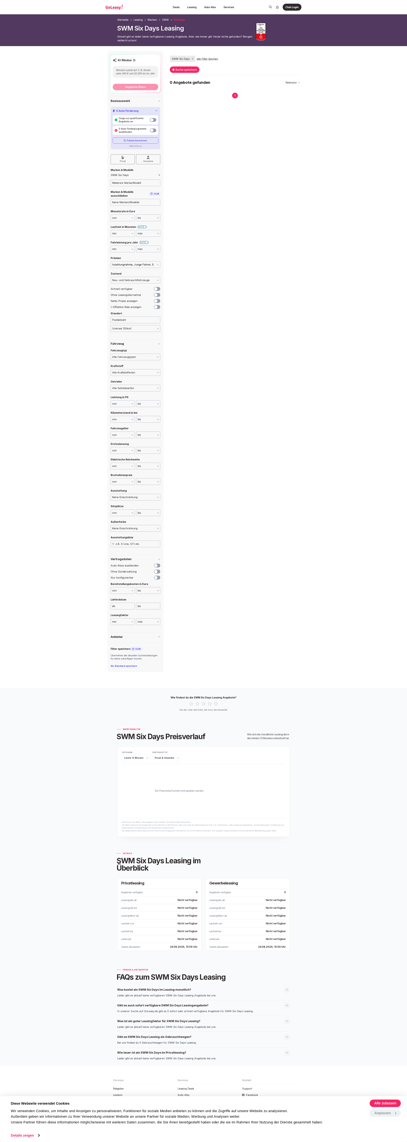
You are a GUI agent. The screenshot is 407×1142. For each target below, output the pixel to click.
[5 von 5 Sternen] (216, 704)
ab (113, 606)
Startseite (122, 19)
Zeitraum (127, 752)
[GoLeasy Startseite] (125, 7)
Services (229, 7)
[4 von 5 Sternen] (210, 704)
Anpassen (382, 1113)
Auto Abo (183, 1095)
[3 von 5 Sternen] (203, 704)
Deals (176, 7)
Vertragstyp (160, 752)
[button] (134, 60)
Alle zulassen (385, 1103)
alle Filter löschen (207, 58)
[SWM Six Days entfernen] (159, 175)
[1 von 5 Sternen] (191, 704)
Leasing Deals (186, 1088)
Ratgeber (118, 1088)
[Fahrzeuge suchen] (270, 7)
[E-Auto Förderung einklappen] (156, 111)
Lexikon (117, 1095)
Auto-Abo (210, 7)
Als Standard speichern (124, 666)
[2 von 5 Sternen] (197, 704)
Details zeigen (22, 1135)
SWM (165, 19)
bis (139, 606)
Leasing (192, 7)
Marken (152, 19)
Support (247, 1088)
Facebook (252, 1095)
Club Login (292, 7)
